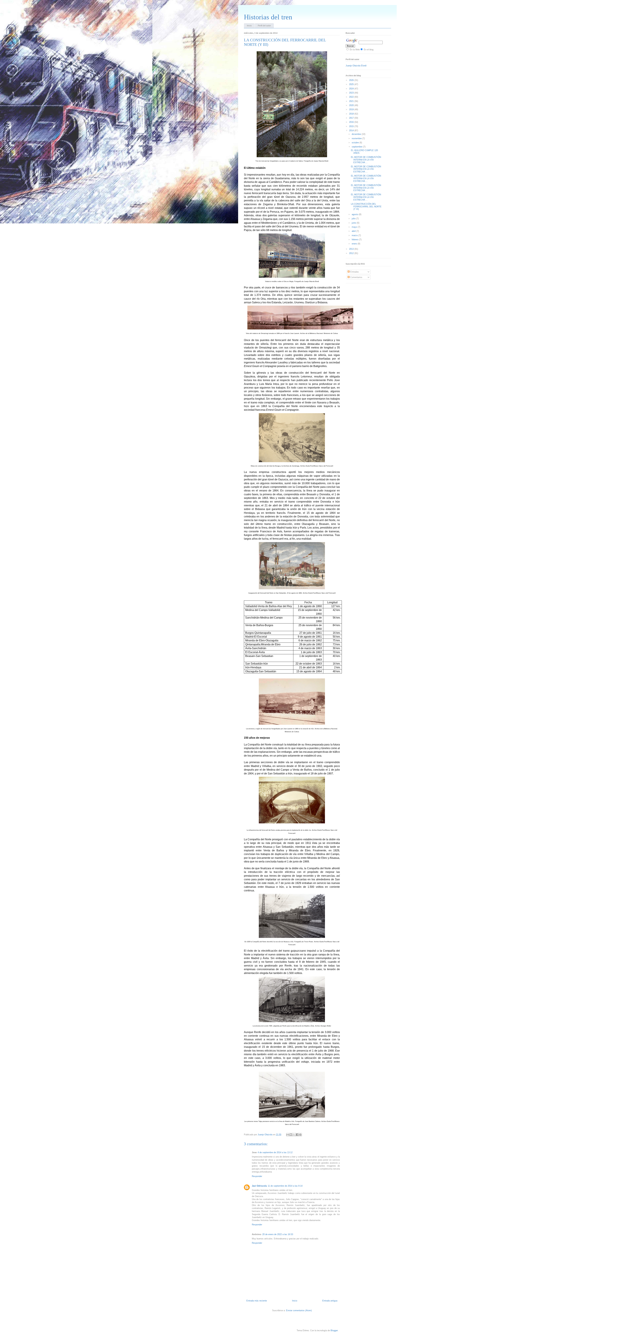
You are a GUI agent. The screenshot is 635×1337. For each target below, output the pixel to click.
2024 (351, 88)
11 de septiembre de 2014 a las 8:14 (285, 1186)
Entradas (354, 272)
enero (355, 243)
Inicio (249, 25)
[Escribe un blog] (291, 1134)
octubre (356, 142)
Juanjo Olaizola (265, 1134)
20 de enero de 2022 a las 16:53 (277, 1234)
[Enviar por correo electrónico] (287, 1134)
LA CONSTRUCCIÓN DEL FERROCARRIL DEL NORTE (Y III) (366, 206)
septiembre (357, 146)
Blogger (334, 1330)
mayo (355, 227)
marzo (355, 235)
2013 (351, 249)
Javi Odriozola (259, 1186)
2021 (351, 101)
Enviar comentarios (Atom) (299, 1310)
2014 (351, 130)
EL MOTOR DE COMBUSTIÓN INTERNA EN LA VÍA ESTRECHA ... (366, 159)
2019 (351, 109)
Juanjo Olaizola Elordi (356, 65)
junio (354, 223)
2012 (351, 253)
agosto (355, 214)
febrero (355, 239)
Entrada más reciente (256, 1300)
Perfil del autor (264, 25)
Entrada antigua (329, 1300)
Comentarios (356, 277)
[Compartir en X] (294, 1134)
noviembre (357, 138)
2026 (351, 80)
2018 (351, 114)
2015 (351, 126)
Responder (257, 1176)
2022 (351, 97)
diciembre (357, 134)
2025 (351, 84)
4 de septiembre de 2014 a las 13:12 (275, 1152)
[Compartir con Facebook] (297, 1134)
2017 (351, 118)
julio (354, 218)
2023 (351, 93)
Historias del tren (268, 17)
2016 (351, 122)
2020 (351, 105)
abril (354, 231)
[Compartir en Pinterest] (300, 1134)
